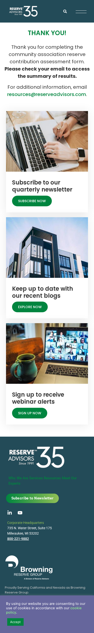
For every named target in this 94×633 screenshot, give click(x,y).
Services (36, 478)
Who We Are (18, 478)
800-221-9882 (18, 539)
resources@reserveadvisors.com (46, 94)
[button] (65, 11)
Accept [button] (15, 622)
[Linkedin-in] (9, 513)
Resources (52, 478)
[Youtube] (20, 513)
